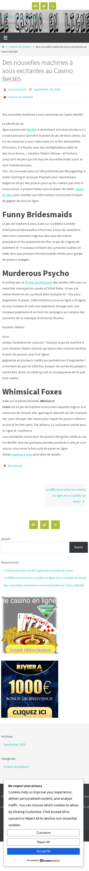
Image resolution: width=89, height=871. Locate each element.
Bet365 (32, 127)
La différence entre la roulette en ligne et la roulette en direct (65, 492)
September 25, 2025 (47, 89)
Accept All (43, 851)
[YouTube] (35, 6)
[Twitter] (44, 6)
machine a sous (21, 452)
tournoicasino (17, 89)
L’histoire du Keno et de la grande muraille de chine (38, 567)
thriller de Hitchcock (38, 280)
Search (5, 536)
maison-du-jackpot (22, 16)
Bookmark (15, 463)
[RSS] (52, 6)
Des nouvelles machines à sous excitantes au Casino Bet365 (43, 582)
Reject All (43, 842)
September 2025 (14, 741)
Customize (44, 832)
